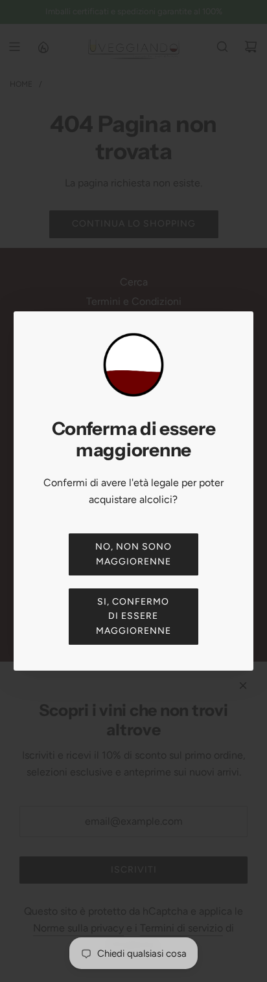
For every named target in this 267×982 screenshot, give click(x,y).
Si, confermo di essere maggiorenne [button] (133, 616)
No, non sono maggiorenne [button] (133, 553)
